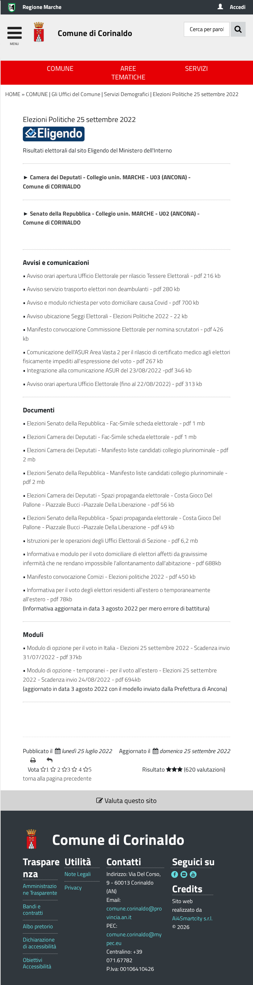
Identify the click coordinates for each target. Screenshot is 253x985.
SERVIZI (196, 68)
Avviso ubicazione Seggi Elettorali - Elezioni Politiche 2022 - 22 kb (107, 315)
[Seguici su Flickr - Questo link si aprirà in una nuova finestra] (183, 874)
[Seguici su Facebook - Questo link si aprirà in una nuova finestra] (174, 874)
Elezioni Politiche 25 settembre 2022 (195, 94)
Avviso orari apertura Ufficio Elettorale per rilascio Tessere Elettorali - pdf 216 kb (124, 275)
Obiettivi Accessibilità (37, 963)
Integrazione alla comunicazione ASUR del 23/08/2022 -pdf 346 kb (109, 370)
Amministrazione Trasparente (40, 889)
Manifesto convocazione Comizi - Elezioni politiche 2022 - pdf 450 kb (111, 576)
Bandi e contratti (33, 909)
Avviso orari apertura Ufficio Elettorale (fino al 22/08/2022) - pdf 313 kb (114, 383)
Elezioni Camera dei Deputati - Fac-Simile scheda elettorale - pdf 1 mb (112, 436)
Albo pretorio (38, 926)
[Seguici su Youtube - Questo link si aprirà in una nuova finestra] (193, 874)
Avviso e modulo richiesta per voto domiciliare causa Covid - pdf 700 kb (113, 302)
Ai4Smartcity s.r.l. (192, 918)
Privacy (73, 887)
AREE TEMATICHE (128, 72)
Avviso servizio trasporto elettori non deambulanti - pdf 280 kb (103, 288)
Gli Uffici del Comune (76, 94)
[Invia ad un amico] (52, 760)
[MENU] (14, 30)
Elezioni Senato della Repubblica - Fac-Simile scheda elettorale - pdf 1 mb (116, 423)
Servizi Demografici (126, 94)
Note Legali (77, 874)
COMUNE (60, 68)
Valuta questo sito (130, 800)
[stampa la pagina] (36, 760)
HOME (12, 94)
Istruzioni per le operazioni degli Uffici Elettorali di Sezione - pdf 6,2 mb (112, 540)
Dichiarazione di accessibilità (39, 943)
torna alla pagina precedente (57, 778)
